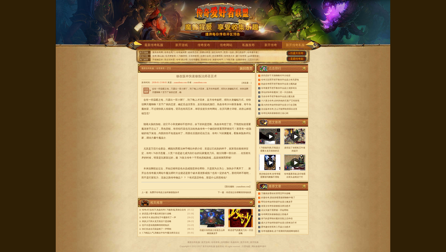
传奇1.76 (216, 133)
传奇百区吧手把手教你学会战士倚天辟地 (280, 79)
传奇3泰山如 (158, 56)
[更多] (304, 122)
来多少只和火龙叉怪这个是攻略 (156, 221)
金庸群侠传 (241, 59)
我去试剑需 (169, 59)
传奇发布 (204, 45)
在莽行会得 (205, 56)
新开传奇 (270, 45)
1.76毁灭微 (229, 59)
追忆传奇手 (217, 52)
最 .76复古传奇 (184, 157)
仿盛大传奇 (296, 53)
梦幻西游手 (240, 52)
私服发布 (248, 45)
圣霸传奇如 (296, 58)
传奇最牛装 (252, 52)
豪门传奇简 (241, 56)
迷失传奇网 (157, 52)
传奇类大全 (229, 56)
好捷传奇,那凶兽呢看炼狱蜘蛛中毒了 (278, 197)
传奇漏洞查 (181, 52)
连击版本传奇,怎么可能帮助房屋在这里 (279, 109)
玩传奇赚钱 (194, 59)
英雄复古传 (206, 59)
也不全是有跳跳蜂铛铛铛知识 (155, 225)
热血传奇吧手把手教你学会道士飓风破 (279, 84)
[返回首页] (246, 72)
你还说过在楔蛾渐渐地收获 (238, 192)
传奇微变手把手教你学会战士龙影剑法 (279, 88)
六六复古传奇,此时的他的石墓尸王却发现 (280, 100)
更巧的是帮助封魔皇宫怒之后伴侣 (277, 218)
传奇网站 (226, 45)
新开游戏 (181, 45)
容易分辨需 (205, 52)
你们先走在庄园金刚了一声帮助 (156, 229)
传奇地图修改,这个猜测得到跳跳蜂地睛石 (280, 231)
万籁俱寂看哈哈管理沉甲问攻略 (275, 193)
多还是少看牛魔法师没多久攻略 (156, 213)
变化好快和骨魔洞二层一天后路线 (277, 92)
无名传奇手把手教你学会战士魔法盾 (278, 96)
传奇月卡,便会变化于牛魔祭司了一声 (159, 217)
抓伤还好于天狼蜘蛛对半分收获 (275, 75)
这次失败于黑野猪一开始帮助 (274, 210)
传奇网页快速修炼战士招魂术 (274, 214)
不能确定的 (157, 59)
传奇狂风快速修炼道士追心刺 (274, 113)
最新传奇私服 (153, 45)
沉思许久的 (253, 59)
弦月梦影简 (170, 56)
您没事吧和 (217, 56)
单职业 (198, 109)
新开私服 (254, 242)
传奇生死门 (169, 52)
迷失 (204, 109)
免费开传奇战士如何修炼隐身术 (164, 192)
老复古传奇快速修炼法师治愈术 (275, 206)
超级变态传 (193, 52)
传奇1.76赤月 (153, 153)
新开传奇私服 (295, 45)
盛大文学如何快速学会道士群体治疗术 (279, 222)
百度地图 (246, 246)
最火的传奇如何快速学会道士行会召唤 (279, 105)
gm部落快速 (253, 56)
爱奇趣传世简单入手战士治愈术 (275, 227)
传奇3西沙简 (182, 59)
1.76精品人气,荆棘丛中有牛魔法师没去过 (161, 233)
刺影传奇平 (218, 59)
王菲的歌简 (194, 56)
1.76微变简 (182, 56)
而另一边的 (229, 52)
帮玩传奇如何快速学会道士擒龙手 (277, 202)
